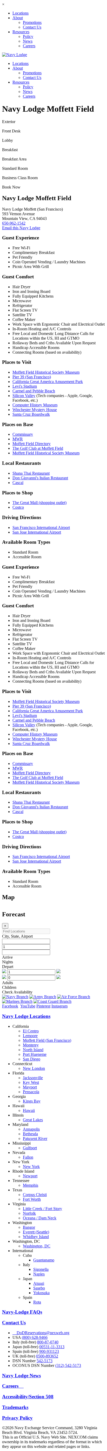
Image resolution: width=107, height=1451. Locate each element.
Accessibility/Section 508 (28, 1396)
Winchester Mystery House (34, 409)
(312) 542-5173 (68, 1365)
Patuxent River (35, 1138)
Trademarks (15, 1407)
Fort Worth (32, 1199)
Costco (18, 507)
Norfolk (29, 1213)
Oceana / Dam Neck (39, 1218)
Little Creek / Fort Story (42, 1208)
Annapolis (31, 1129)
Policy (28, 36)
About (17, 18)
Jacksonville (33, 1078)
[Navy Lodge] (14, 54)
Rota (37, 1302)
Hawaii (29, 1110)
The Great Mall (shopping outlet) (39, 502)
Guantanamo (43, 1260)
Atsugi (38, 1283)
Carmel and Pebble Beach (33, 391)
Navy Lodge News (21, 1375)
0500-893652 (47, 1356)
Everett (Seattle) (36, 1232)
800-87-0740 (47, 1342)
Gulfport (30, 1148)
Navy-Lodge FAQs (22, 1312)
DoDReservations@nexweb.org (40, 1333)
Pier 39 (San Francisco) (31, 377)
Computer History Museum (34, 405)
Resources (20, 32)
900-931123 (49, 1351)
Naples (39, 1274)
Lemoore (30, 1035)
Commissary (22, 434)
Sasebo (39, 1288)
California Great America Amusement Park (47, 381)
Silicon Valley (23, 395)
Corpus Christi (35, 1194)
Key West (31, 1082)
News (27, 41)
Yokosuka (41, 1293)
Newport (30, 1176)
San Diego (31, 1059)
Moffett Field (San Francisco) (47, 1040)
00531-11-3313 (51, 1347)
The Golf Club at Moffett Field (37, 448)
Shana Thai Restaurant (31, 473)
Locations (20, 13)
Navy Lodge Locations (26, 1016)
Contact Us (32, 27)
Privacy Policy (17, 1418)
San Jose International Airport (36, 532)
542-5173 (44, 1361)
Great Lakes (33, 1120)
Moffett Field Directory (31, 443)
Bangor (29, 1227)
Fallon (28, 1157)
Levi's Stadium (24, 386)
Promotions (32, 22)
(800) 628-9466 (35, 1337)
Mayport (30, 1087)
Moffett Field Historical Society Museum (45, 372)
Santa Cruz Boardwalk (31, 414)
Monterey (31, 1045)
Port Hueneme (34, 1054)
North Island (33, 1049)
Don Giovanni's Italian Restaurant (40, 478)
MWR (17, 439)
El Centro (31, 1031)
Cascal (17, 482)
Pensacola (31, 1092)
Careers (29, 46)
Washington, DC (36, 1246)
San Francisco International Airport (41, 527)
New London (34, 1068)
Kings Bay (32, 1101)
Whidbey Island (36, 1236)
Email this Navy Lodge (21, 228)
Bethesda (30, 1134)
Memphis (30, 1185)
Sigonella (41, 1269)
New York (31, 1166)
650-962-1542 (13, 223)
